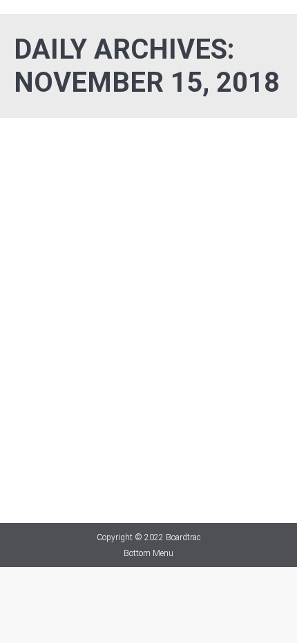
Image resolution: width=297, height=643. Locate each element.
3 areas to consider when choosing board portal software (132, 353)
